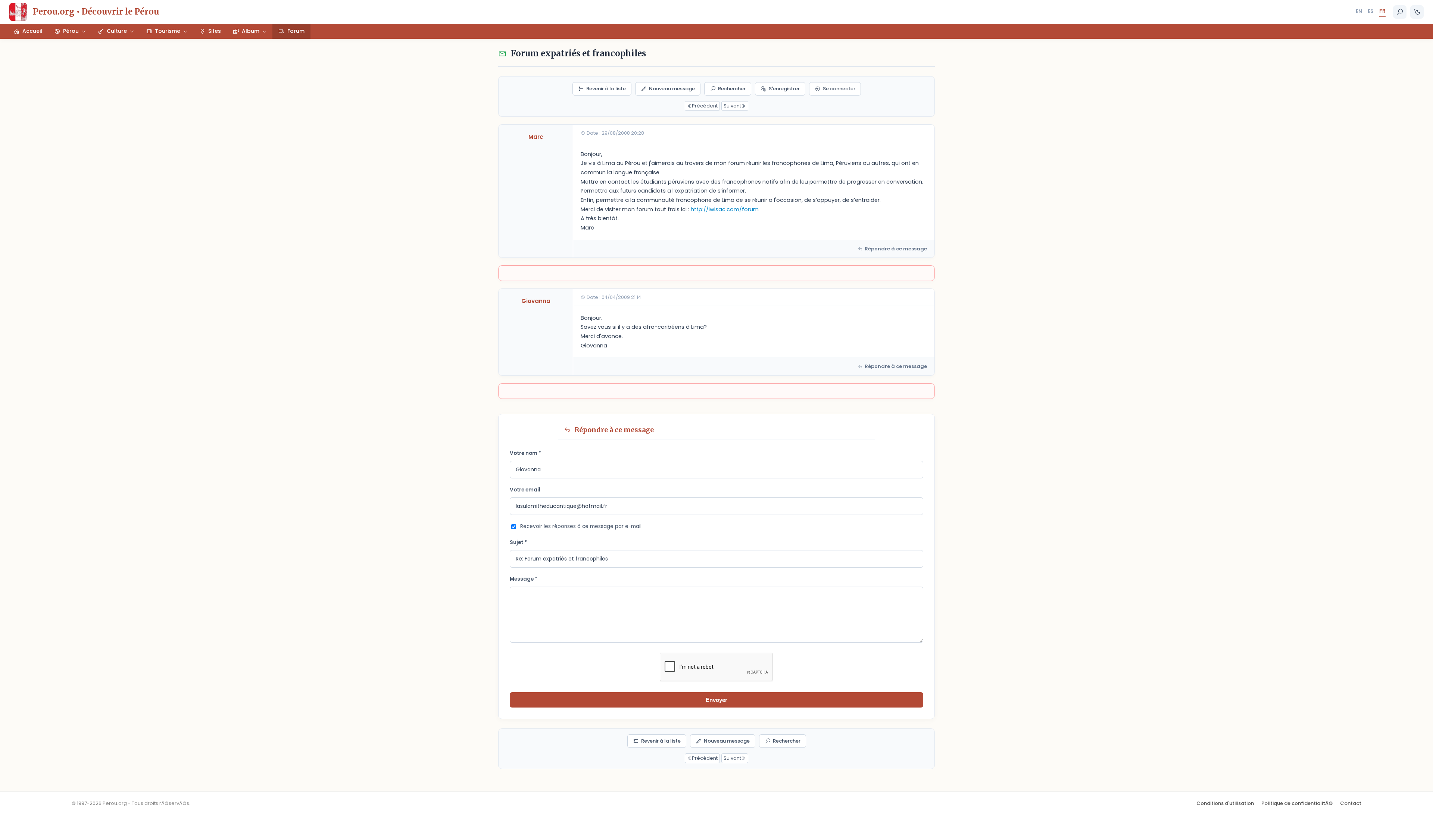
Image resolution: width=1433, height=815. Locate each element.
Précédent (705, 105)
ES (1371, 11)
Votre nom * (525, 453)
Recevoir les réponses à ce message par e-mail (580, 526)
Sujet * (518, 542)
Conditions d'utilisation (1225, 803)
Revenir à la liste (606, 88)
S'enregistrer (784, 88)
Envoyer (716, 700)
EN (1359, 11)
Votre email (525, 489)
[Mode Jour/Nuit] (1417, 12)
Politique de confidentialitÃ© (1297, 803)
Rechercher (732, 88)
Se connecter (839, 88)
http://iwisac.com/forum (725, 209)
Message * (523, 579)
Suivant (732, 105)
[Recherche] (1400, 12)
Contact (1350, 803)
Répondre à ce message (896, 248)
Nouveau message (672, 88)
